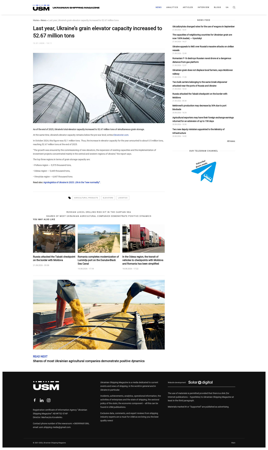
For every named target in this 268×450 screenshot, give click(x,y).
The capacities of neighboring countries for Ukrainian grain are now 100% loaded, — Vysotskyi (202, 36)
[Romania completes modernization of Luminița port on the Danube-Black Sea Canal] (99, 238)
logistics (122, 198)
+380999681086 (81, 423)
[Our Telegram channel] (203, 171)
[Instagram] (48, 400)
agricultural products (86, 198)
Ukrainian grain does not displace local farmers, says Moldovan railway (202, 72)
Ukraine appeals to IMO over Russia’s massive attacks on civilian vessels (203, 48)
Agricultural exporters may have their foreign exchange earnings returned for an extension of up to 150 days (203, 119)
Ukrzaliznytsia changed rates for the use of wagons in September (203, 26)
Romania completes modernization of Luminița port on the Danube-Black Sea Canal (98, 260)
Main (233, 443)
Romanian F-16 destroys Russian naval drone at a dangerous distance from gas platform (201, 60)
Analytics (172, 7)
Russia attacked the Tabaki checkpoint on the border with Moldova (54, 258)
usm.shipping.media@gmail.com (55, 427)
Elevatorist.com (120, 135)
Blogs (217, 7)
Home (36, 20)
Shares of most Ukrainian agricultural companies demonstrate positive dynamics (98, 216)
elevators (108, 198)
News (159, 7)
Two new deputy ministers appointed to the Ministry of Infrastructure (198, 131)
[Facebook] (34, 400)
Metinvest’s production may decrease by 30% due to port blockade (199, 108)
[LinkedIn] (41, 400)
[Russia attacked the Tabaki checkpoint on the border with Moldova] (54, 238)
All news (231, 141)
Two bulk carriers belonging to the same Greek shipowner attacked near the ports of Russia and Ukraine (199, 84)
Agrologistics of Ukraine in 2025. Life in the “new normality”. (71, 182)
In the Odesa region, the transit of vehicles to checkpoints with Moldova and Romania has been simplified (142, 260)
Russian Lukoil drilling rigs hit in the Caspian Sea (99, 212)
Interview (203, 7)
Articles (188, 7)
